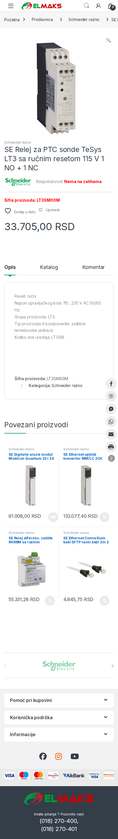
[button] (108, 40)
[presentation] (112, 666)
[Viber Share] (111, 396)
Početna (12, 19)
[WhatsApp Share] (111, 421)
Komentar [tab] (93, 267)
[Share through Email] (111, 434)
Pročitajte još (49, 517)
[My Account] (98, 5)
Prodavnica (42, 19)
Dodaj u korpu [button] (104, 517)
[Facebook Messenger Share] (111, 408)
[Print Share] (111, 446)
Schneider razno (83, 19)
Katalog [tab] (49, 267)
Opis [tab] (9, 267)
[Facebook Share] (111, 383)
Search (86, 6)
